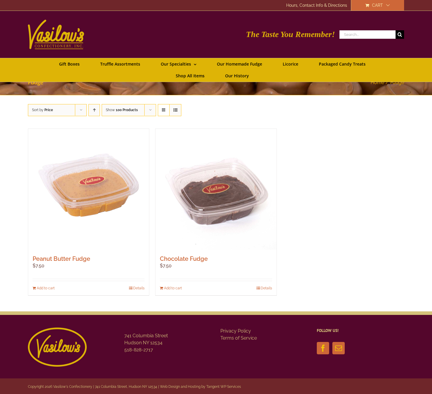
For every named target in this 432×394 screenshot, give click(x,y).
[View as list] (175, 110)
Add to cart (46, 288)
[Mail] (338, 348)
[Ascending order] (94, 110)
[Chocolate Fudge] (215, 189)
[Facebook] (323, 348)
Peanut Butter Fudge (61, 258)
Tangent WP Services (223, 387)
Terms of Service (238, 338)
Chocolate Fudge (184, 258)
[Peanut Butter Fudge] (88, 189)
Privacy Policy (235, 331)
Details (139, 288)
